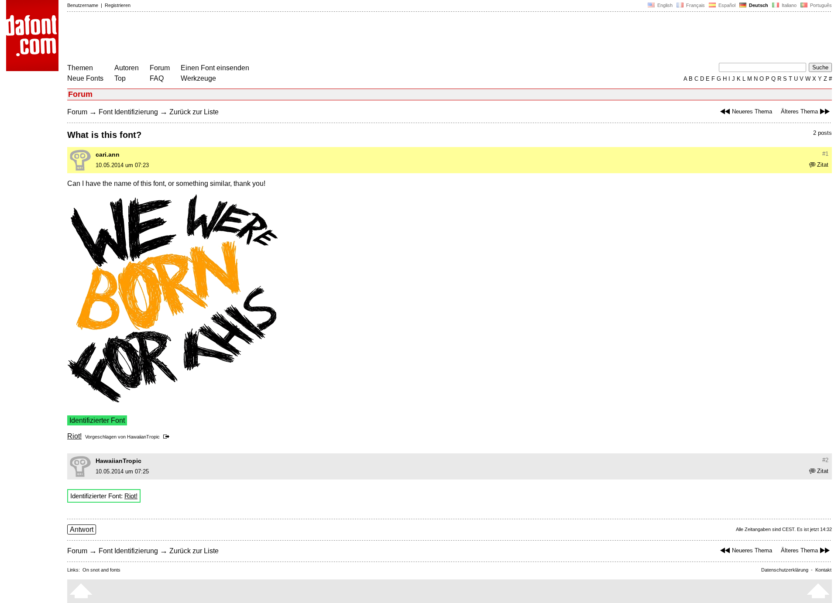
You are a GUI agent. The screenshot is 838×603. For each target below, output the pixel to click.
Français (694, 5)
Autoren (126, 68)
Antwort (81, 529)
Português (819, 5)
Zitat (822, 164)
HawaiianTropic (143, 436)
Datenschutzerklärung (784, 569)
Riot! (74, 436)
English (664, 5)
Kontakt (823, 569)
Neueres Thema (752, 111)
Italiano (788, 5)
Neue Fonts (85, 78)
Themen (80, 68)
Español (726, 5)
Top (120, 78)
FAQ (157, 78)
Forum (160, 68)
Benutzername (82, 5)
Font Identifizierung (128, 112)
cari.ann (108, 154)
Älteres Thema (799, 111)
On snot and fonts (101, 569)
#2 (825, 460)
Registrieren (118, 5)
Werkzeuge (198, 78)
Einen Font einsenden (215, 68)
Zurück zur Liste (194, 112)
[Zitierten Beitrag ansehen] (167, 436)
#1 (825, 154)
